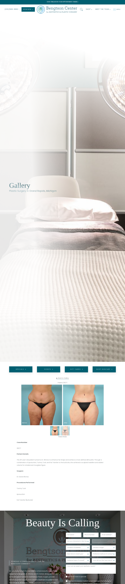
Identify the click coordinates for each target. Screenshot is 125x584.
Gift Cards (75, 369)
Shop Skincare (103, 369)
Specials (20, 369)
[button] (81, 9)
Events (47, 369)
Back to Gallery (63, 378)
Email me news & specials (77, 577)
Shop (88, 9)
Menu (118, 9)
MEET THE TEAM (102, 9)
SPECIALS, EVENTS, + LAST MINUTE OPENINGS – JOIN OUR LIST (62, 2)
